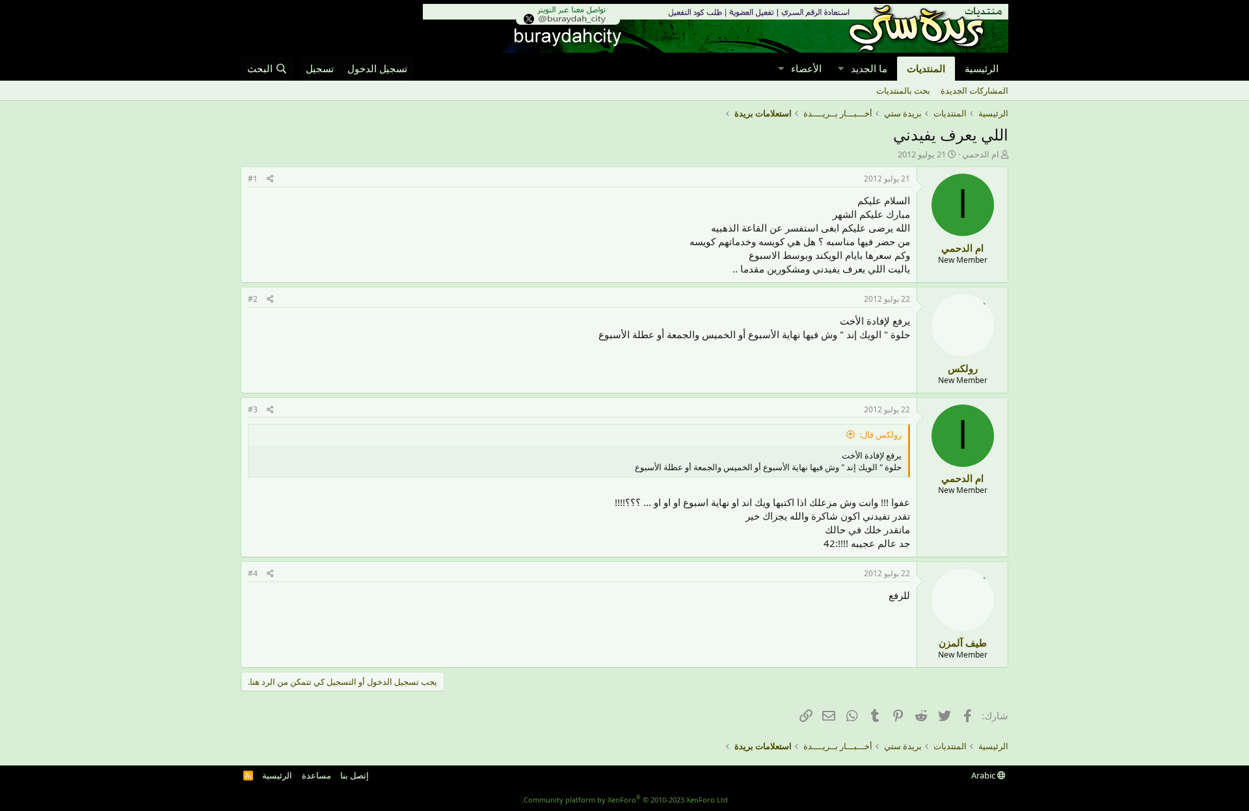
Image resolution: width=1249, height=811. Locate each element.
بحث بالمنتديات (903, 90)
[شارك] (270, 179)
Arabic (984, 775)
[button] (840, 69)
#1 (253, 178)
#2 (253, 298)
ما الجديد (869, 68)
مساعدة (316, 775)
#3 (253, 409)
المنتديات (926, 68)
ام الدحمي (980, 154)
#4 (253, 573)
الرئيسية (982, 68)
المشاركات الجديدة (974, 90)
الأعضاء (806, 68)
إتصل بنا (354, 775)
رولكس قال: (880, 434)
